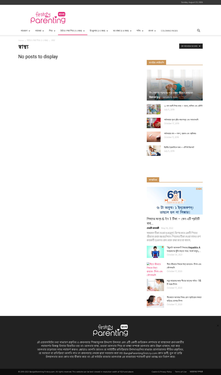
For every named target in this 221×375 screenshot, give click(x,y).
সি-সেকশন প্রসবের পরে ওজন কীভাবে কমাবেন (171, 92)
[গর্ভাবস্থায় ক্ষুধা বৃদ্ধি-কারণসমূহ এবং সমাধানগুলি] (154, 123)
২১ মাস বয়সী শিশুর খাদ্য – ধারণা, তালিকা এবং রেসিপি (183, 106)
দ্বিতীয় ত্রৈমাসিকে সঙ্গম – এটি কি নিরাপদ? (179, 147)
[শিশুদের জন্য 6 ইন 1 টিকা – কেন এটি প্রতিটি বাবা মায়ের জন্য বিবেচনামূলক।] (175, 201)
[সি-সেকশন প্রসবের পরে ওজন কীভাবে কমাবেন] (175, 85)
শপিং (139, 30)
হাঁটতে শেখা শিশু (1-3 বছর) (71, 30)
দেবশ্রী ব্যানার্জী (153, 228)
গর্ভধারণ (24, 30)
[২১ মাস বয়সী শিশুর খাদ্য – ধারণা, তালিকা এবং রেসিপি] (154, 109)
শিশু (51, 30)
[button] (198, 31)
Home (21, 40)
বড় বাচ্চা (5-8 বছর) (121, 30)
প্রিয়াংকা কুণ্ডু (154, 97)
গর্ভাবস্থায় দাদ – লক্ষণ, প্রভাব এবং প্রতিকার (180, 133)
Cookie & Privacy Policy (162, 371)
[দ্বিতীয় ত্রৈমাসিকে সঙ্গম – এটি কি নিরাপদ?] (154, 150)
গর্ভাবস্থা (38, 30)
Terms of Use (180, 371)
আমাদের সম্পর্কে (196, 371)
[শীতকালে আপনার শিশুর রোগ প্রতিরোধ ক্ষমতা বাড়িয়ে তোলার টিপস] (155, 302)
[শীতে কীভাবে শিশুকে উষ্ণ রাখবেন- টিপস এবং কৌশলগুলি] (155, 269)
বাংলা (150, 30)
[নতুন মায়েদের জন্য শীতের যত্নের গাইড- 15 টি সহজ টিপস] (155, 285)
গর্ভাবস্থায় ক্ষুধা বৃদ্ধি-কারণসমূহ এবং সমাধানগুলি (181, 119)
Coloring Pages (169, 30)
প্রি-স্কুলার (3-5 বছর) (97, 30)
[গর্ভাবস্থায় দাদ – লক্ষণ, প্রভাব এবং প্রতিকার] (154, 137)
